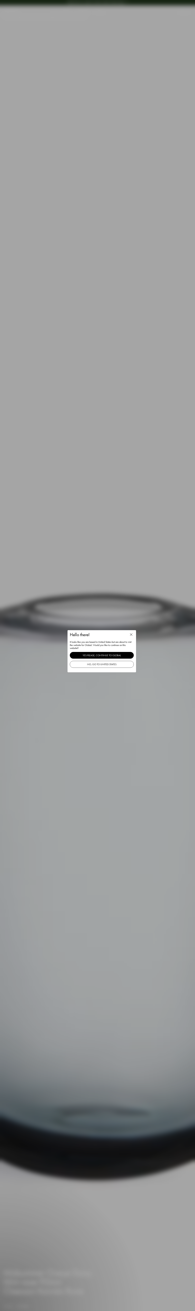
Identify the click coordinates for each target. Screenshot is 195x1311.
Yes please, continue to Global (102, 655)
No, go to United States (101, 664)
